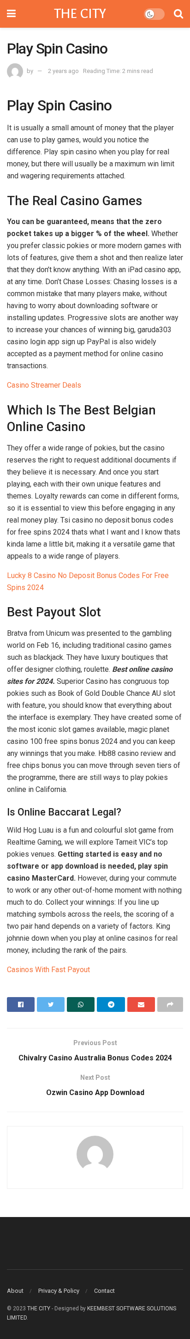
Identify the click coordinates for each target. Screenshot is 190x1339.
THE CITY (80, 13)
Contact (104, 1290)
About (15, 1290)
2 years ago (63, 70)
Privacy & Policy (58, 1290)
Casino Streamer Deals (44, 385)
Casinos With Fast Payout (48, 969)
